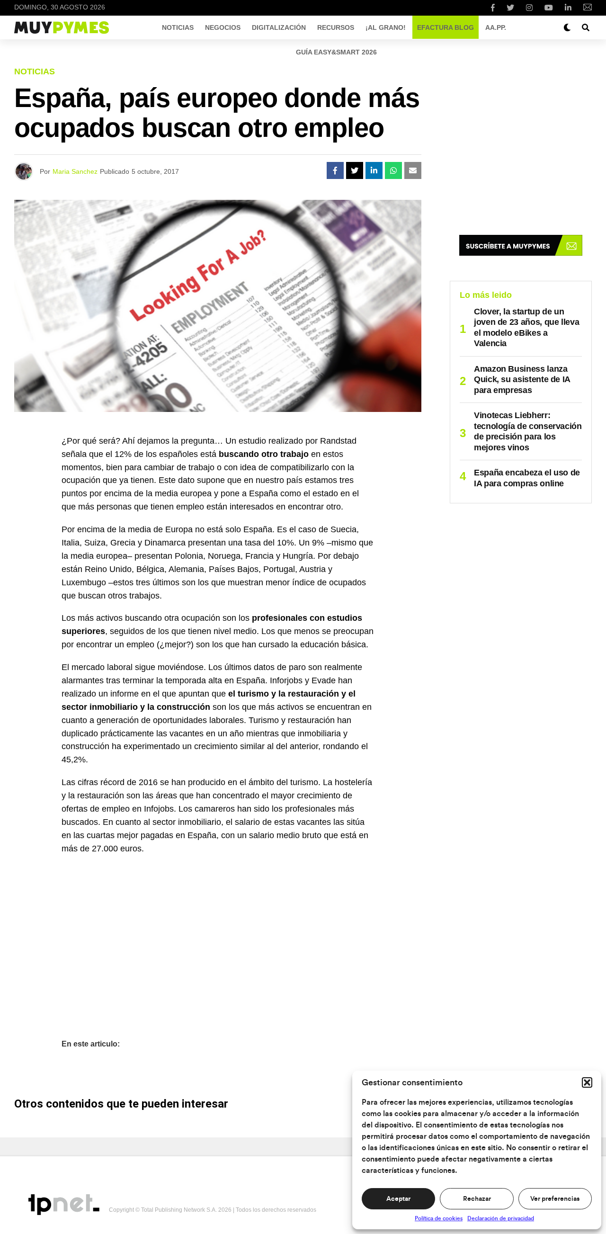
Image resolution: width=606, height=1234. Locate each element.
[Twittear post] (354, 170)
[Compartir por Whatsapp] (393, 170)
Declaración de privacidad (500, 1218)
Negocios (223, 27)
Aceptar (398, 1199)
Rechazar (477, 1199)
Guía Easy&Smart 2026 (336, 52)
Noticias (178, 27)
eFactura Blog (445, 27)
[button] (587, 1082)
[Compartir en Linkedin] (374, 170)
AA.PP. (495, 27)
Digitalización (279, 27)
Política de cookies (439, 1218)
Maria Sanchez (75, 171)
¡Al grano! (385, 27)
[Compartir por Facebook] (335, 170)
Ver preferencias (554, 1199)
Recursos (335, 27)
